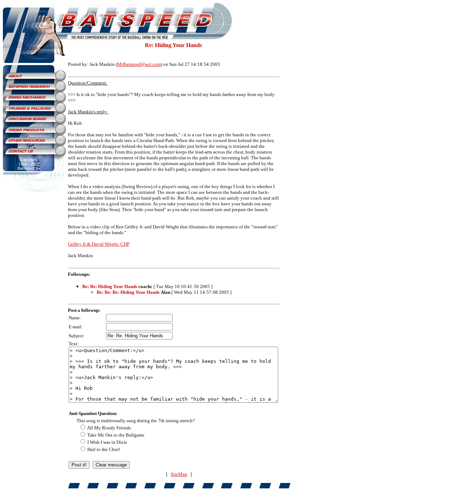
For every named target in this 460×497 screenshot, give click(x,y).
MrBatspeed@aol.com (139, 64)
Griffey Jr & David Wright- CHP (98, 244)
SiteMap (179, 474)
